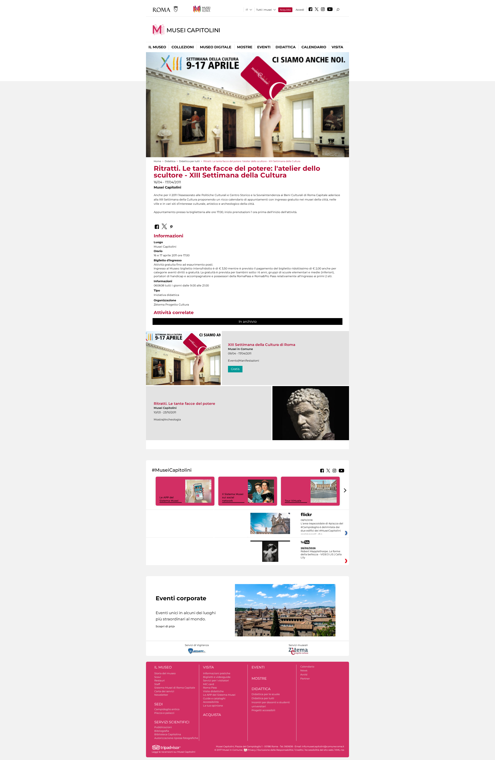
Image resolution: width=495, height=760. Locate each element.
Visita (337, 47)
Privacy (252, 750)
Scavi (157, 676)
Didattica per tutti (189, 161)
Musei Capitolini (193, 30)
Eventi (264, 47)
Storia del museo (165, 673)
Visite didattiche (213, 691)
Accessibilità (211, 701)
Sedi (158, 704)
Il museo (157, 47)
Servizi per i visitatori (216, 680)
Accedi (300, 9)
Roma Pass (210, 687)
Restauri (159, 680)
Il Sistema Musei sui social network (232, 497)
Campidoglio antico (166, 709)
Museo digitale (215, 47)
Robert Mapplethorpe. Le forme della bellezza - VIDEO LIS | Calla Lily (321, 554)
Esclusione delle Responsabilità (275, 750)
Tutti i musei (264, 9)
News (303, 670)
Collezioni (183, 47)
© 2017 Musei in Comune (228, 750)
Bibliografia (161, 730)
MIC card (208, 684)
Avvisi (303, 674)
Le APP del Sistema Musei (169, 499)
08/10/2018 (322, 527)
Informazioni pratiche (216, 673)
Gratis (235, 369)
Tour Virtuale (293, 500)
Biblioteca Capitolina (167, 734)
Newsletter (161, 694)
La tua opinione (213, 705)
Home (157, 161)
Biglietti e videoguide (216, 676)
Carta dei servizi (164, 691)
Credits (299, 750)
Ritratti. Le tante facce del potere (184, 403)
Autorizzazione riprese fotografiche (176, 738)
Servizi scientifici (171, 722)
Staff (157, 684)
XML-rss (339, 750)
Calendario (313, 47)
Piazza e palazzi (164, 712)
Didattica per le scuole (266, 694)
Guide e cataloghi (214, 698)
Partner (305, 678)
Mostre (244, 47)
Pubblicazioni (163, 727)
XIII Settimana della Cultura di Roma (261, 344)
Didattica (286, 47)
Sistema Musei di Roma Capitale (174, 687)
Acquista (285, 9)
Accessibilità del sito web (319, 750)
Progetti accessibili (263, 710)
